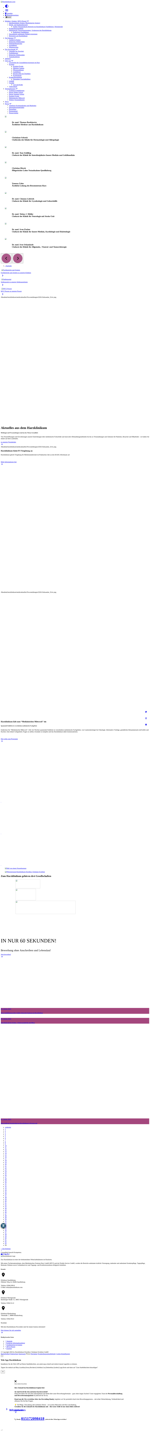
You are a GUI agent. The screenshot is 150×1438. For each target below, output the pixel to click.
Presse (7, 104)
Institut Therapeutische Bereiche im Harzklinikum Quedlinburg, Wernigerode (38, 27)
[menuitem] (15, 1382)
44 (6, 1208)
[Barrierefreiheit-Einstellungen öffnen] (3, 1225)
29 (6, 1181)
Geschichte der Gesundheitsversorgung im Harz (24, 62)
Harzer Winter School (16, 92)
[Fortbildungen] (146, 718)
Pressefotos (12, 109)
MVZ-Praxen (10, 1347)
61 (6, 1240)
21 (6, 1166)
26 (6, 1175)
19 (6, 1162)
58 (6, 1234)
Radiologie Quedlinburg (21, 32)
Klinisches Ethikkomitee (17, 42)
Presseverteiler (13, 113)
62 (6, 1241)
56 (6, 1230)
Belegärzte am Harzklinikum (18, 36)
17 (6, 1158)
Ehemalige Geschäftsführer (22, 79)
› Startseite (8, 266)
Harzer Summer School (16, 94)
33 (6, 1188)
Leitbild (11, 81)
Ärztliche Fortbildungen (16, 90)
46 (6, 1212)
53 (6, 1225)
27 (6, 1177)
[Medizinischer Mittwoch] (146, 724)
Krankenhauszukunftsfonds (47, 1354)
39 (6, 1199)
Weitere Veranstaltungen (17, 100)
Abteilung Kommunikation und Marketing (22, 105)
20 (6, 1164)
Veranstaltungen (10, 89)
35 (6, 1192)
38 (6, 1197)
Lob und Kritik (18, 85)
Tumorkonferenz (14, 57)
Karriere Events (14, 96)
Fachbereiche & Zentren (13, 1345)
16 (6, 1157)
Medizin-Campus (18, 68)
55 (6, 1229)
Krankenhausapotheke (16, 28)
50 (6, 1219)
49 (6, 1217)
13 (6, 1151)
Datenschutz (14, 1354)
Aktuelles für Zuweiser (16, 51)
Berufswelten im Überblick (22, 74)
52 (6, 1223)
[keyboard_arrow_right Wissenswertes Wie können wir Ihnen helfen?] (75, 872)
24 (6, 1171)
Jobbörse (8, 58)
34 (6, 1190)
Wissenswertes (13, 47)
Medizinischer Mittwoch (17, 98)
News (7, 101)
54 (6, 1227)
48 (6, 1216)
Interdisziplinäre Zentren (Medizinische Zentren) (24, 23)
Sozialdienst (13, 45)
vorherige (8, 1127)
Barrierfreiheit (5, 1354)
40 (6, 1201)
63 (6, 1243)
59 (6, 1236)
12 (6, 1149)
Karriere (8, 1348)
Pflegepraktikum (18, 70)
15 (6, 1155)
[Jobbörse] (146, 711)
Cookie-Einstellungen (63, 1354)
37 (6, 1195)
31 (6, 1184)
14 (6, 1153)
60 (6, 1238)
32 (6, 1186)
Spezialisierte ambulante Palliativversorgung (23, 34)
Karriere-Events (18, 66)
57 (6, 1232)
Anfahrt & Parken (15, 40)
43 (6, 1206)
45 (6, 1210)
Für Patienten (9, 38)
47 (6, 1214)
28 (6, 1179)
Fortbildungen (13, 53)
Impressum (22, 1354)
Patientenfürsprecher (15, 43)
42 (6, 1205)
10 (6, 1146)
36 (6, 1194)
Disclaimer (34, 1354)
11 (5, 1147)
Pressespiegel (13, 111)
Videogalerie (13, 86)
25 (6, 1173)
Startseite (8, 1341)
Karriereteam (17, 75)
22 (6, 1168)
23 (6, 1170)
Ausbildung (17, 72)
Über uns (8, 61)
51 (6, 1221)
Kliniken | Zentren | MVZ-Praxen (16, 21)
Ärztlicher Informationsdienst (15, 1343)
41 (6, 1203)
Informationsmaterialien (16, 107)
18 (6, 1160)
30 (6, 1182)
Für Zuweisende (10, 49)
